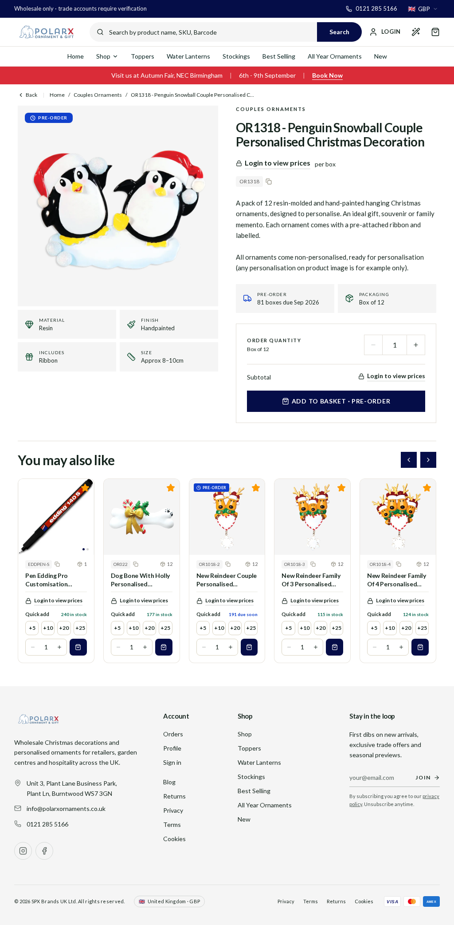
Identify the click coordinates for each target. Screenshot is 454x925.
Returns (174, 796)
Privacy (173, 810)
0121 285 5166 (47, 824)
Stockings (236, 56)
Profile (172, 748)
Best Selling (278, 56)
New (380, 56)
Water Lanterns (188, 56)
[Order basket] (435, 32)
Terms (172, 824)
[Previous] (409, 460)
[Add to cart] (78, 647)
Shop (103, 56)
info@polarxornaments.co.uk (66, 808)
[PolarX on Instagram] (23, 851)
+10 (48, 628)
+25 (80, 628)
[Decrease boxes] (33, 647)
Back (31, 94)
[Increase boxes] (59, 647)
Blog (169, 782)
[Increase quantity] (416, 345)
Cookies (174, 838)
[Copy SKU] (269, 181)
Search (339, 32)
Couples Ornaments (98, 94)
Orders (173, 734)
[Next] (428, 460)
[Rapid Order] (415, 32)
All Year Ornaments (335, 56)
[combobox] (423, 9)
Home (75, 56)
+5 (32, 628)
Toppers (142, 56)
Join (423, 777)
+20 (64, 628)
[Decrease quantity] (373, 345)
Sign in (172, 762)
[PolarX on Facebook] (44, 851)
